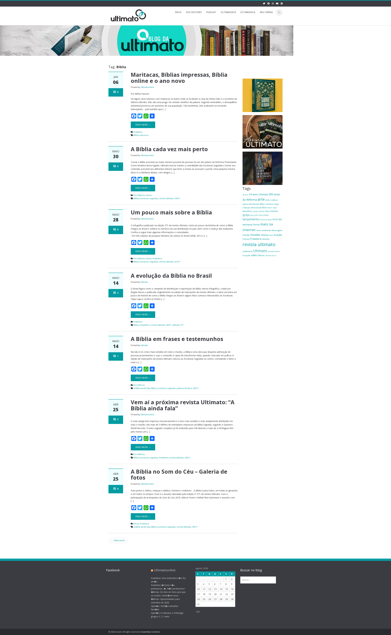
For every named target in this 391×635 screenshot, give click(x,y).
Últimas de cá (270, 255)
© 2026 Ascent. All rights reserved (123, 631)
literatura (263, 220)
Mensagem (277, 230)
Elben (264, 207)
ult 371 (177, 261)
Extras (149, 195)
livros (256, 224)
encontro (247, 211)
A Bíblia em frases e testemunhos (177, 339)
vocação (246, 255)
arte (261, 199)
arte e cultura (271, 200)
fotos (267, 211)
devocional (256, 207)
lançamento (251, 219)
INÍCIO (178, 12)
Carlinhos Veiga (272, 204)
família (261, 211)
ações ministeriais (251, 204)
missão (246, 235)
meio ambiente (263, 230)
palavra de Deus (184, 388)
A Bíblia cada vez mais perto (169, 149)
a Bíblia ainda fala (142, 388)
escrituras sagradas (149, 198)
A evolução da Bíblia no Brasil (171, 275)
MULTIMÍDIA (266, 12)
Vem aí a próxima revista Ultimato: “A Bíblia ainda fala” (182, 405)
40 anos (245, 195)
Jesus (252, 215)
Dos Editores (139, 195)
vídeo (254, 255)
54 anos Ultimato (258, 194)
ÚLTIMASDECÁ (228, 12)
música (265, 235)
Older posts (118, 540)
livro (270, 219)
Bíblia (136, 135)
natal (271, 235)
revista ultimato (166, 198)
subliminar (248, 251)
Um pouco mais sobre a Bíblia (171, 212)
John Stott (258, 215)
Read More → (143, 124)
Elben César (272, 208)
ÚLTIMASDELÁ (247, 12)
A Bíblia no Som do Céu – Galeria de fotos (179, 474)
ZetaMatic (155, 631)
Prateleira (137, 132)
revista (265, 238)
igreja (246, 215)
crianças (246, 207)
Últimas (261, 255)
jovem (266, 215)
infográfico (145, 325)
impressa (144, 135)
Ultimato (260, 250)
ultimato (144, 282)
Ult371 (177, 198)
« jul (197, 611)
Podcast (246, 239)
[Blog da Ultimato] (128, 15)
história (274, 211)
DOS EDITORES (194, 12)
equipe (255, 211)
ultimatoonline (274, 251)
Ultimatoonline (147, 87)
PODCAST (211, 12)
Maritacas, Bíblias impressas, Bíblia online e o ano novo (179, 78)
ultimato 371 (178, 325)
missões (255, 235)
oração (278, 235)
